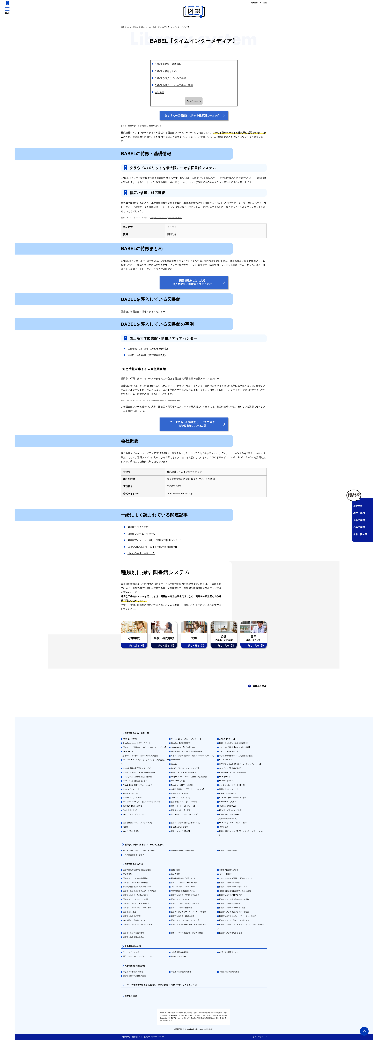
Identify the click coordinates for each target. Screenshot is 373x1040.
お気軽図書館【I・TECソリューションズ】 (188, 789)
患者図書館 (127, 874)
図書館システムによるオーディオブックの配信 (237, 916)
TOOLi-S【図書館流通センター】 (136, 781)
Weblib (174, 764)
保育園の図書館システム (229, 870)
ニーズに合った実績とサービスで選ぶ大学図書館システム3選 (192, 424)
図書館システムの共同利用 (229, 904)
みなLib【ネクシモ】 (227, 739)
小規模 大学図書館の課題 (229, 972)
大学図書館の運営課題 (135, 965)
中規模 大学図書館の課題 (181, 972)
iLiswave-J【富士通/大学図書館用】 (233, 772)
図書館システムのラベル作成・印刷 (233, 887)
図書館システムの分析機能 (181, 908)
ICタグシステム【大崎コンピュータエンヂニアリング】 (193, 756)
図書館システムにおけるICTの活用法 (137, 925)
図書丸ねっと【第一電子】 (181, 810)
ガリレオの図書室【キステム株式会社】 (235, 747)
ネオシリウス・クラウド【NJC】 (232, 785)
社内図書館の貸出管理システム (183, 878)
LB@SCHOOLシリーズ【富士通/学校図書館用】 (152, 547)
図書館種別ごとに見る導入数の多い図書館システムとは (192, 282)
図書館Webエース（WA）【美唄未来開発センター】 (155, 540)
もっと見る (192, 101)
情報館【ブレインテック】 (229, 789)
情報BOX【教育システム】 (133, 806)
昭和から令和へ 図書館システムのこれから (144, 844)
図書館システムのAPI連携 (229, 883)
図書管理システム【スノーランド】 (185, 802)
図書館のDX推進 (129, 912)
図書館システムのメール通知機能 (184, 883)
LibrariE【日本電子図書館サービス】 (137, 768)
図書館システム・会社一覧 (141, 534)
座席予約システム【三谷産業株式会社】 (187, 752)
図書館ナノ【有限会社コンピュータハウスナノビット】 (145, 747)
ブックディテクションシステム (183, 887)
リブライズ (223, 827)
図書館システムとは (134, 864)
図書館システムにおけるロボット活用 (234, 912)
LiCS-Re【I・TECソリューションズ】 (234, 823)
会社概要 (159, 92)
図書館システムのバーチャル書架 (232, 908)
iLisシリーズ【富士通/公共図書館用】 (138, 777)
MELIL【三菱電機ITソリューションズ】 (138, 785)
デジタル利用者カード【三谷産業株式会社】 (236, 756)
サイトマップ (258, 1037)
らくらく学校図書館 (131, 831)
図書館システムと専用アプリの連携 (185, 895)
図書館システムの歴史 (228, 851)
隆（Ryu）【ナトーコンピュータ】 (185, 814)
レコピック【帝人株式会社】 (230, 768)
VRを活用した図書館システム (183, 891)
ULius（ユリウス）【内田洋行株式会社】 (139, 772)
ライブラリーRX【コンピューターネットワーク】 (142, 802)
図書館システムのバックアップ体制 (137, 908)
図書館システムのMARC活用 (230, 895)
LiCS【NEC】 (225, 777)
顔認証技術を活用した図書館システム (138, 887)
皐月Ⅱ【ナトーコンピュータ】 (183, 806)
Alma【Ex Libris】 (130, 739)
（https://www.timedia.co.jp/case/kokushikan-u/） (166, 400)
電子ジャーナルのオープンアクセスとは (139, 956)
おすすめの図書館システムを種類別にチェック (192, 115)
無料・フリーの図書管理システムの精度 (187, 933)
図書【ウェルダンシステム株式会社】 (234, 743)
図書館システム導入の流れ (133, 937)
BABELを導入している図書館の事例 (174, 85)
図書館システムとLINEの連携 (182, 916)
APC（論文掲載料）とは (229, 952)
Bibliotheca (175, 760)
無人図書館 (175, 874)
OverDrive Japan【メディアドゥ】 (137, 743)
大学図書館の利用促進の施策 (134, 976)
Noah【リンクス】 (130, 810)
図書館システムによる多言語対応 (136, 904)
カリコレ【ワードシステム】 (230, 752)
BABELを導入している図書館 (170, 78)
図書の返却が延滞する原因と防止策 (137, 870)
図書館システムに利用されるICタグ (185, 904)
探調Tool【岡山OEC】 (228, 806)
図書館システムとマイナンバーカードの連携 (188, 912)
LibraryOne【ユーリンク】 (141, 553)
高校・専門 (359, 513)
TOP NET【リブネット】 (181, 798)
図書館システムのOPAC (180, 899)
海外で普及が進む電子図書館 (182, 851)
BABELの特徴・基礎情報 (168, 64)
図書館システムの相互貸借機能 (135, 883)
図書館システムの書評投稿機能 (135, 878)
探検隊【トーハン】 (131, 793)
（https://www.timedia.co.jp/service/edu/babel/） (166, 218)
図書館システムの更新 (132, 916)
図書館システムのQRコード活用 (135, 899)
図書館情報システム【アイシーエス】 (138, 823)
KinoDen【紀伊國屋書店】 (181, 743)
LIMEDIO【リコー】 (227, 781)
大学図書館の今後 (133, 946)
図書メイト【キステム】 (180, 793)
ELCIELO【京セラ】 (179, 781)
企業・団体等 (360, 534)
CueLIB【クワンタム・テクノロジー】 (186, 739)
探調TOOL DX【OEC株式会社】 (184, 772)
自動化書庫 (175, 870)
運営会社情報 (260, 686)
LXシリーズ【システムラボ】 (230, 810)
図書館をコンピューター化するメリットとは (188, 925)
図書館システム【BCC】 (181, 831)
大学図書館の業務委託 (180, 952)
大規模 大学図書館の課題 (133, 972)
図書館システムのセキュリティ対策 (185, 920)
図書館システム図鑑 (259, 3)
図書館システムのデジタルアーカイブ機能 (139, 891)
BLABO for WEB (225, 760)
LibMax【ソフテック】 (132, 789)
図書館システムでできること (230, 933)
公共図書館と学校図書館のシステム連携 (235, 891)
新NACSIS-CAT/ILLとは (180, 956)
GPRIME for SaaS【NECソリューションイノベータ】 (240, 764)
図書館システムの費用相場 (133, 933)
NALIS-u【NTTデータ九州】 (182, 785)
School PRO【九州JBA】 (229, 802)
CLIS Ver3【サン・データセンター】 (233, 798)
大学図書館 (359, 520)
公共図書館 (359, 527)
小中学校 (358, 506)
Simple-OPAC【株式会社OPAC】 (184, 747)
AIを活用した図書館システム (134, 920)
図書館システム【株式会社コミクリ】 (186, 823)
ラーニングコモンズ (131, 952)
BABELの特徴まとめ (166, 71)
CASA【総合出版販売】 (228, 793)
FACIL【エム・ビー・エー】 (134, 814)
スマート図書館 (225, 874)
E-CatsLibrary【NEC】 (180, 827)
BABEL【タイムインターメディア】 (185, 768)
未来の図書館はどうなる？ (133, 855)
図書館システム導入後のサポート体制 (234, 899)
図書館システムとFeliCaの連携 (135, 895)
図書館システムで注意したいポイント (234, 920)
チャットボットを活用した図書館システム (236, 878)
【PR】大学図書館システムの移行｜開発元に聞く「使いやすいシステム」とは (161, 985)
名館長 (125, 827)
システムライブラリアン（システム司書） (139, 851)
